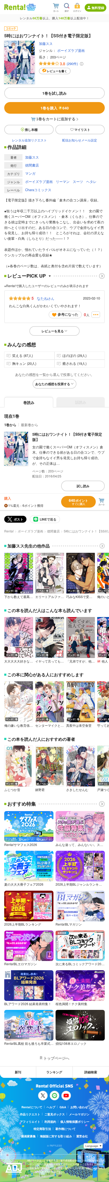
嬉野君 (40, 790)
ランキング (54, 1072)
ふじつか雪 (12, 790)
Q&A (63, 1107)
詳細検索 (90, 1072)
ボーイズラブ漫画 (71, 50)
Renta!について (31, 1107)
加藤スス (46, 43)
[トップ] (14, 7)
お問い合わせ (79, 1107)
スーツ (78, 181)
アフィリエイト (30, 1122)
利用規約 (50, 1122)
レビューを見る (53, 331)
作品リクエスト (30, 1114)
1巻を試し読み (54, 93)
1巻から (10, 424)
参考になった (68, 314)
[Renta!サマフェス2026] (30, 7)
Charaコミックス (38, 189)
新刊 (18, 1072)
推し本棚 (31, 129)
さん (45, 298)
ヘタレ (91, 181)
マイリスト (82, 129)
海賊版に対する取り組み (56, 1136)
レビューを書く (57, 71)
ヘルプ (51, 1107)
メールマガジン (79, 1114)
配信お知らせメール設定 (79, 140)
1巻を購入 (54, 108)
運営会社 (82, 1136)
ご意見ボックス (54, 1114)
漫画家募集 (28, 1136)
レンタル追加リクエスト (29, 140)
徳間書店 (32, 165)
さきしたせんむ (77, 790)
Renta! (9, 531)
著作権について (65, 1129)
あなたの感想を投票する (52, 383)
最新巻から (29, 424)
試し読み (83, 486)
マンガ (30, 173)
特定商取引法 (42, 1129)
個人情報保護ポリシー (74, 1122)
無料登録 (98, 7)
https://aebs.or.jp (36, 1176)
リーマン (63, 181)
